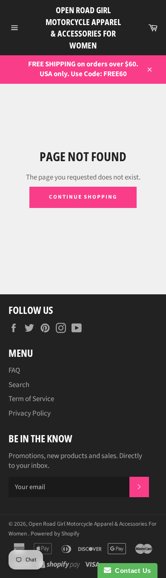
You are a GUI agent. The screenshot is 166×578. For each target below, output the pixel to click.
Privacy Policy (30, 413)
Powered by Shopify (55, 534)
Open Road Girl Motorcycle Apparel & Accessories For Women (83, 27)
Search (19, 385)
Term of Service (31, 399)
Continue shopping (83, 197)
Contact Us (131, 570)
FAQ (14, 370)
